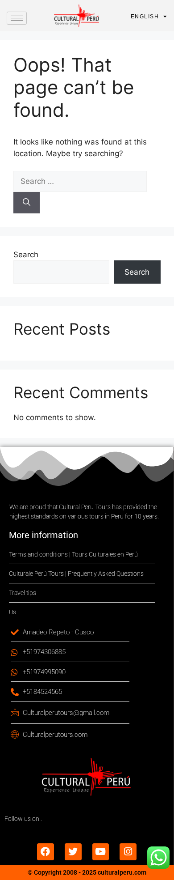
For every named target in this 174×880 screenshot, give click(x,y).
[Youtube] (100, 851)
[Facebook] (45, 851)
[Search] (26, 202)
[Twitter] (73, 851)
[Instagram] (128, 851)
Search (25, 254)
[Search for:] (80, 181)
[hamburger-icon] (17, 18)
